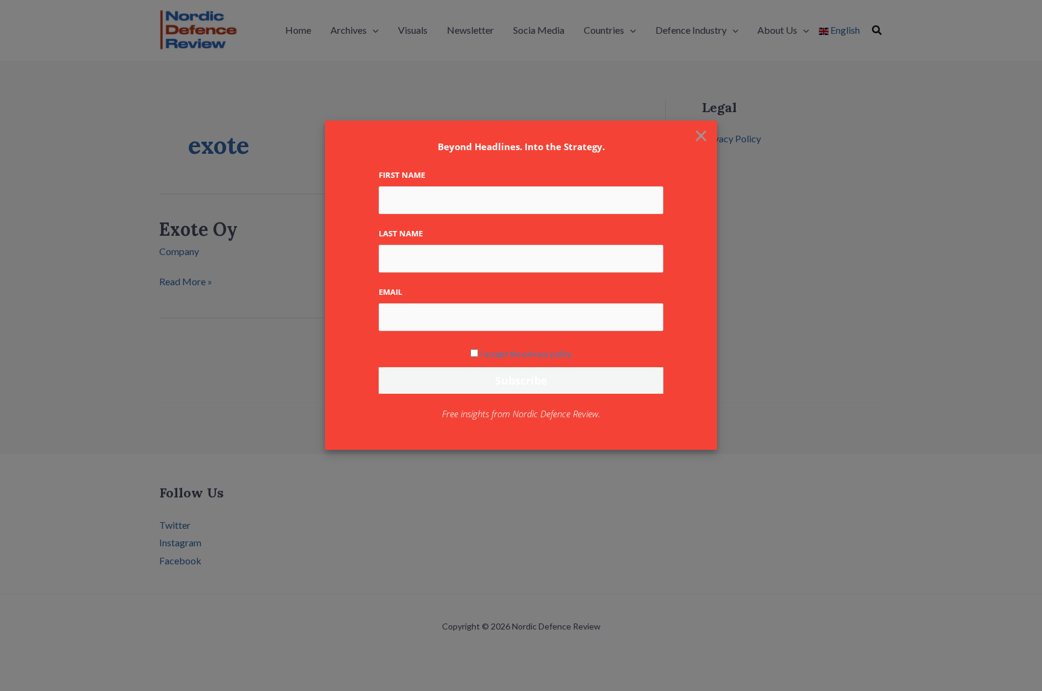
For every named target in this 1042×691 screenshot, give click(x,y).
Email (390, 291)
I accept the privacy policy (526, 354)
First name (402, 174)
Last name (401, 233)
